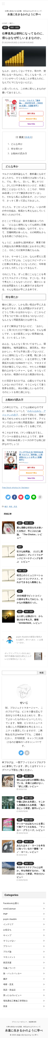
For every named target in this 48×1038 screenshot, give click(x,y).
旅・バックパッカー (12, 973)
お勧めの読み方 (19, 153)
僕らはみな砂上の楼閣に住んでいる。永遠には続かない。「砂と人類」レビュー (31, 783)
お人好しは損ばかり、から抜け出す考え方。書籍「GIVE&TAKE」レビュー (30, 619)
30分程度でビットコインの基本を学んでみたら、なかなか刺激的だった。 (30, 599)
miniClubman (9, 908)
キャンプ (7, 935)
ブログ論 (7, 951)
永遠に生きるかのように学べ (24, 14)
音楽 (5, 1006)
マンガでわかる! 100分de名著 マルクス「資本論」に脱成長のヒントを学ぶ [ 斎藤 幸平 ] (31, 456)
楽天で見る (31, 113)
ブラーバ (7, 946)
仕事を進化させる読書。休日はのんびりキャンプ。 (24, 1027)
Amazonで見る (31, 119)
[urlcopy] (40, 497)
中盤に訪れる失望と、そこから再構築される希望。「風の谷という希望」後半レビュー (31, 804)
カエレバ (26, 108)
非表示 (28, 137)
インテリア (8, 924)
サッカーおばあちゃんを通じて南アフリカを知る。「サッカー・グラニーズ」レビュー (31, 826)
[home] (27, 752)
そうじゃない (9, 940)
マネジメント (9, 957)
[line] (33, 497)
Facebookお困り (11, 903)
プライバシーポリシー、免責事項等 (24, 1022)
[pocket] (20, 497)
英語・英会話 (9, 990)
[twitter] (8, 497)
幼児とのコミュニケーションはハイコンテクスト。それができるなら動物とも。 (30, 578)
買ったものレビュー (12, 995)
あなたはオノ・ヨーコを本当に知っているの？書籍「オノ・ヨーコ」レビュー (31, 848)
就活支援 (7, 962)
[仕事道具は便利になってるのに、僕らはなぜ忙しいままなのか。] (27, 497)
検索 (42, 672)
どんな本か (17, 144)
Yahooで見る (31, 124)
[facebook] (14, 497)
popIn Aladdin (10, 919)
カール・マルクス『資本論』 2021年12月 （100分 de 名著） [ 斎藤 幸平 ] (31, 103)
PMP (5, 914)
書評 (6, 506)
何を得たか (17, 148)
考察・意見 (13, 506)
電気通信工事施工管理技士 (15, 1000)
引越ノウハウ (9, 968)
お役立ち (7, 929)
